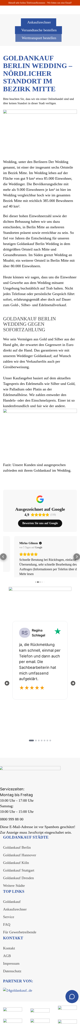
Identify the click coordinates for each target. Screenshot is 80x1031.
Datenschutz (12, 975)
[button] (3, 558)
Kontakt (9, 952)
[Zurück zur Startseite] (23, 6)
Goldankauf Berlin (17, 851)
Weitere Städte (14, 889)
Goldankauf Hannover (19, 859)
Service (8, 921)
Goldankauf (12, 905)
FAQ (6, 928)
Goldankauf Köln (16, 867)
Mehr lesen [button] (15, 574)
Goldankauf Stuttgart (18, 874)
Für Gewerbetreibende (19, 936)
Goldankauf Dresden (18, 882)
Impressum (11, 967)
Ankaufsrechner (39, 22)
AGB (7, 960)
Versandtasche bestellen (39, 30)
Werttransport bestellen (39, 38)
